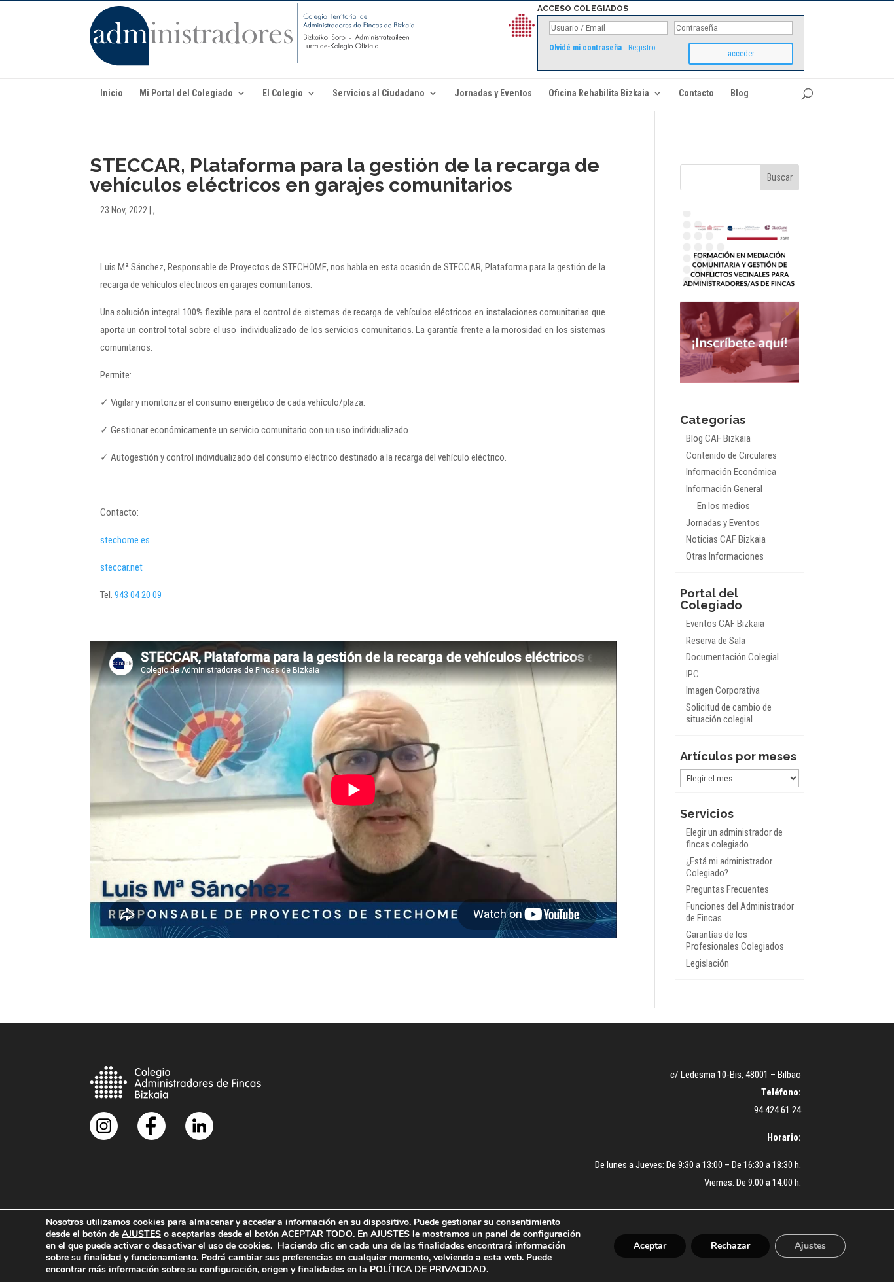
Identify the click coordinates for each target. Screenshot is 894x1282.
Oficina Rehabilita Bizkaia (598, 93)
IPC (692, 674)
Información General (724, 489)
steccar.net (121, 567)
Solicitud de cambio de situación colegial (729, 713)
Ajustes (810, 1245)
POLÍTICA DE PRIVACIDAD (428, 1269)
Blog (739, 93)
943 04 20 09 (138, 595)
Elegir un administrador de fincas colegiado (734, 838)
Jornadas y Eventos (493, 93)
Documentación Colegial (732, 657)
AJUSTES (141, 1234)
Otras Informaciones (725, 556)
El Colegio (282, 93)
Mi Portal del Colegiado (186, 93)
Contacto (696, 93)
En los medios (723, 506)
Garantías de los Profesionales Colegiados (735, 940)
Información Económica (731, 472)
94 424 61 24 (777, 1110)
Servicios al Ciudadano (378, 93)
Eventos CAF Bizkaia (725, 624)
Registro (641, 48)
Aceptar (650, 1245)
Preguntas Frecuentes (727, 889)
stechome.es (125, 540)
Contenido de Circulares (731, 455)
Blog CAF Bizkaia (718, 438)
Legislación (707, 963)
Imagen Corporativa (723, 690)
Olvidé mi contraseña (585, 48)
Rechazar (730, 1245)
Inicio (111, 93)
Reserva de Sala (715, 641)
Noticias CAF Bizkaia (726, 539)
